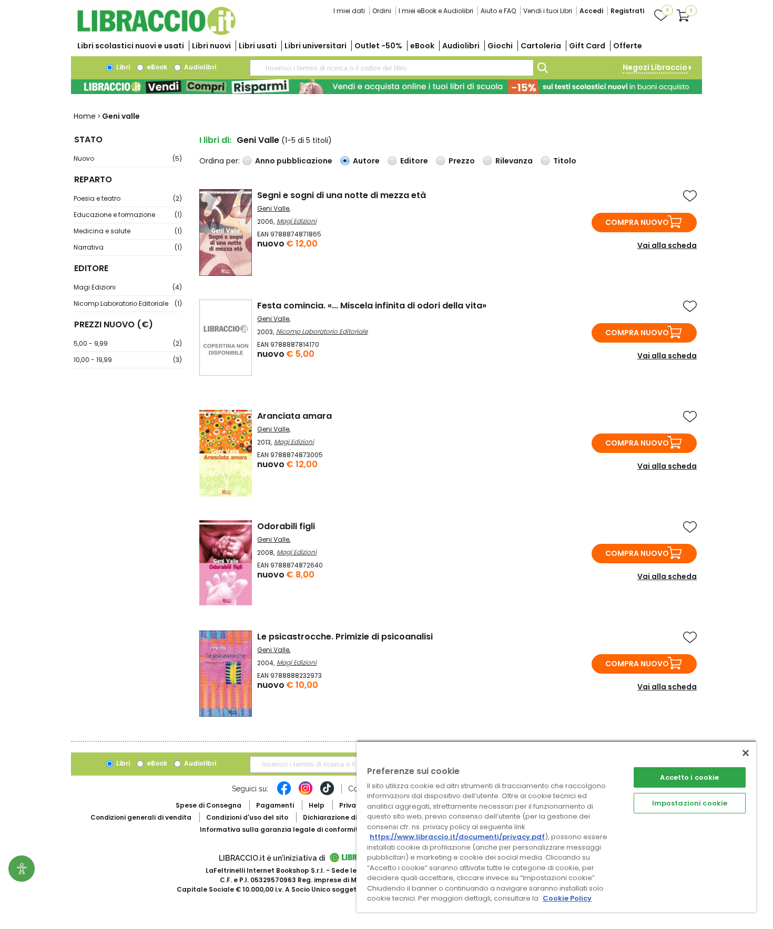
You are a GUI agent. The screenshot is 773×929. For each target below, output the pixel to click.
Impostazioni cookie (689, 803)
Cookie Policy (567, 898)
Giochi (500, 45)
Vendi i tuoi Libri (547, 10)
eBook (422, 45)
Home (85, 116)
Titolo (564, 161)
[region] (556, 826)
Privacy (351, 805)
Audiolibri (461, 45)
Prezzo (462, 161)
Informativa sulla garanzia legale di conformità (281, 829)
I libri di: (215, 140)
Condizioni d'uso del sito (247, 817)
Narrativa (128, 247)
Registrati (627, 10)
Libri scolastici (130, 45)
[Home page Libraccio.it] (156, 32)
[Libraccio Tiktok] (327, 793)
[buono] (386, 86)
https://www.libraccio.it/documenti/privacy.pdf (457, 837)
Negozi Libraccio (655, 67)
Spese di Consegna (208, 805)
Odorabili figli (286, 526)
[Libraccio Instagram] (305, 793)
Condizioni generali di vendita (140, 817)
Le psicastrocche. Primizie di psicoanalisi (345, 637)
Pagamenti (275, 805)
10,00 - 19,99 (128, 359)
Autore (366, 161)
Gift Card (587, 45)
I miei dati (349, 10)
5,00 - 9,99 (128, 343)
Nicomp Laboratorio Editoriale (128, 303)
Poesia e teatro (128, 198)
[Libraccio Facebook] (284, 793)
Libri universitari (315, 45)
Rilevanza (514, 161)
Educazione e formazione (128, 214)
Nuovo (128, 158)
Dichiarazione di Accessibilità (353, 817)
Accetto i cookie (689, 777)
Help (316, 805)
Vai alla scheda (667, 245)
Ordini (381, 10)
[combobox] (392, 67)
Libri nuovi (211, 45)
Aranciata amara (294, 416)
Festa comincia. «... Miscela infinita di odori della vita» (371, 306)
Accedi (591, 10)
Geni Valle (273, 208)
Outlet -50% (378, 45)
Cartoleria (541, 45)
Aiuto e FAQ (498, 10)
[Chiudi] (746, 753)
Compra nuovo (637, 222)
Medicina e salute (128, 230)
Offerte (627, 45)
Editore (414, 161)
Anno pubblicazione (293, 161)
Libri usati (258, 45)
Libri (122, 67)
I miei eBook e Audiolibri (436, 10)
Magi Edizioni (128, 287)
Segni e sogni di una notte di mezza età (341, 195)
